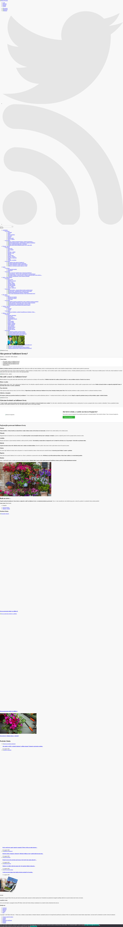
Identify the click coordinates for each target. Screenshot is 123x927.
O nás (4, 2)
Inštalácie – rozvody (12, 280)
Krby (9, 250)
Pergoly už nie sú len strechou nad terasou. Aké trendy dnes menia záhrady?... (19, 859)
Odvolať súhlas (33, 926)
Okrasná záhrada (11, 317)
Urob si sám (10, 299)
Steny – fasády (11, 286)
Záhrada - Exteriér (6, 508)
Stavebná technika (11, 284)
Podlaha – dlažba (11, 283)
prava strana (7, 261)
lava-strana (7, 231)
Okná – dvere (10, 282)
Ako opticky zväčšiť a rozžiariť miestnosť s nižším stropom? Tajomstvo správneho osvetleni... (23, 746)
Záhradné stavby (11, 328)
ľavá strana (7, 247)
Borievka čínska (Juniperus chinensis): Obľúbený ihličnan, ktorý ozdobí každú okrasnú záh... (23, 853)
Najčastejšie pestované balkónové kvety (11, 363)
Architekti (10, 232)
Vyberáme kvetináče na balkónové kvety (11, 362)
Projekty (9, 237)
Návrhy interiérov (11, 234)
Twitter (4, 911)
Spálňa (9, 258)
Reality (4, 267)
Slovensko (10, 235)
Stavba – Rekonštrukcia (7, 277)
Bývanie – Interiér (6, 246)
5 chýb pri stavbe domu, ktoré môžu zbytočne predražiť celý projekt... (18, 872)
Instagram (5, 909)
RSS (3, 912)
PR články (5, 3)
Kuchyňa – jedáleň (11, 252)
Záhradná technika (11, 327)
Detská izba (10, 248)
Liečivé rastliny (11, 321)
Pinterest (4, 910)
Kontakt (4, 6)
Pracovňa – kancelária (12, 257)
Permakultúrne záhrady (12, 318)
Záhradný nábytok (11, 329)
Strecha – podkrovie (12, 287)
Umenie (9, 309)
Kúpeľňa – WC (11, 253)
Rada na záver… (6, 364)
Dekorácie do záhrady (12, 298)
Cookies (4, 918)
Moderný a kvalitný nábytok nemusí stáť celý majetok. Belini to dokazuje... (19, 866)
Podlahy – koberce (11, 256)
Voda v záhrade (11, 325)
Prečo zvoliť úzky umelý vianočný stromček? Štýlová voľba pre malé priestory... (20, 847)
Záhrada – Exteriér (6, 313)
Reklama (4, 5)
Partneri (4, 919)
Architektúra (5, 230)
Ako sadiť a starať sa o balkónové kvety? (11, 361)
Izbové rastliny (11, 249)
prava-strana (7, 240)
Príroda (9, 320)
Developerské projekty (12, 269)
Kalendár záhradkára (12, 315)
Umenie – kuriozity (6, 306)
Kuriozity (10, 308)
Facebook (5, 907)
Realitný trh (10, 270)
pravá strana (7, 271)
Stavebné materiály (11, 285)
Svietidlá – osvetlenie (12, 260)
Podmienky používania (7, 920)
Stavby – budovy (11, 239)
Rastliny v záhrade (11, 323)
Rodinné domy (11, 238)
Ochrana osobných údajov (8, 916)
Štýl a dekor (5, 294)
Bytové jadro (10, 279)
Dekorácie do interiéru (12, 297)
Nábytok (9, 254)
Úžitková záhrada (11, 324)
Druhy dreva (10, 316)
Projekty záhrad (11, 322)
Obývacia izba (11, 255)
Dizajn (9, 233)
